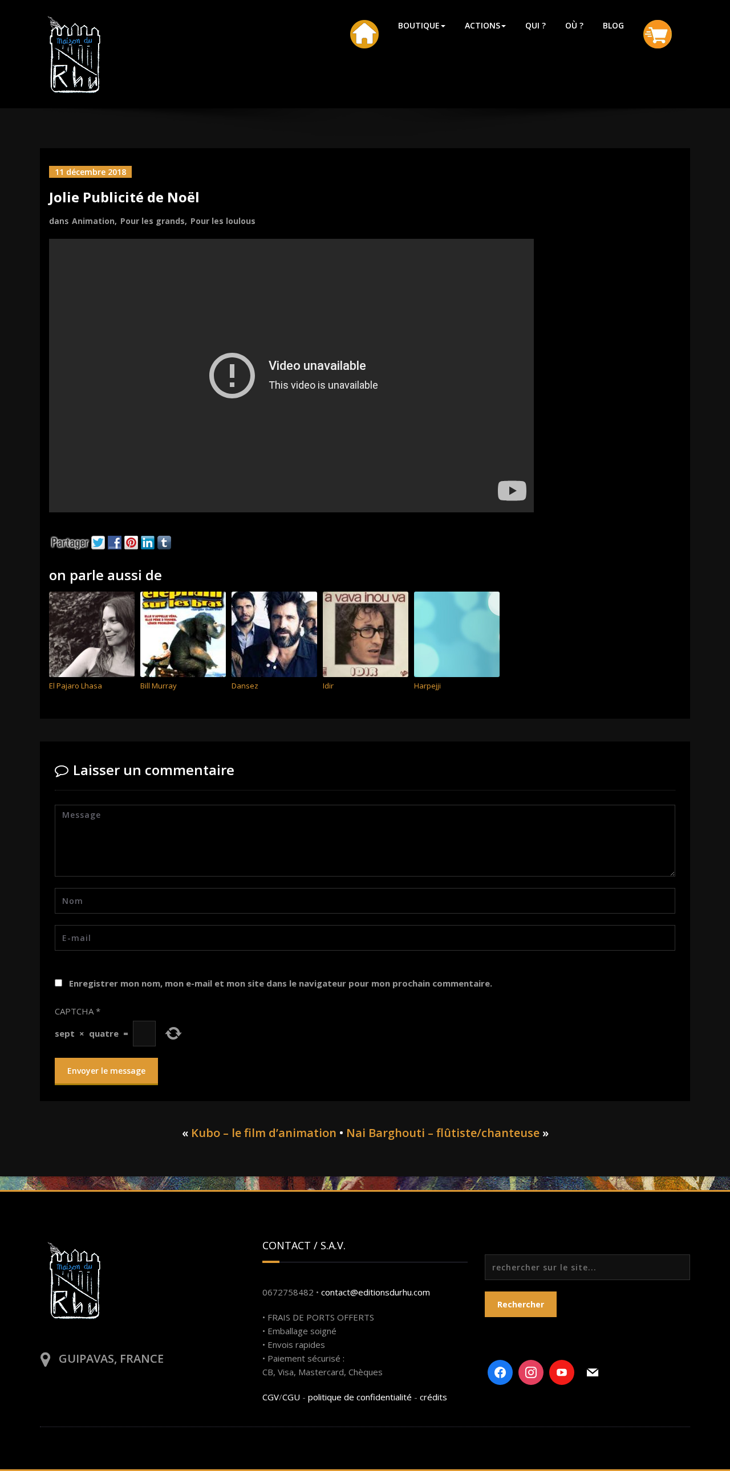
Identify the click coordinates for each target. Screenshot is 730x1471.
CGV (270, 1397)
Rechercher (520, 1304)
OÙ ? (574, 25)
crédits (433, 1397)
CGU (291, 1397)
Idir (328, 686)
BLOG (613, 25)
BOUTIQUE (419, 25)
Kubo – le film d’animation (263, 1132)
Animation (93, 220)
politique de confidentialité (360, 1397)
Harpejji (427, 686)
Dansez (245, 686)
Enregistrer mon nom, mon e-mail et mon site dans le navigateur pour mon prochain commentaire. (280, 983)
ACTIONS (482, 25)
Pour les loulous (223, 220)
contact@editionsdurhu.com (375, 1292)
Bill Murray (158, 686)
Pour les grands (152, 220)
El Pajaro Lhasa (75, 686)
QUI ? (535, 25)
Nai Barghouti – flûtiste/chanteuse (443, 1132)
